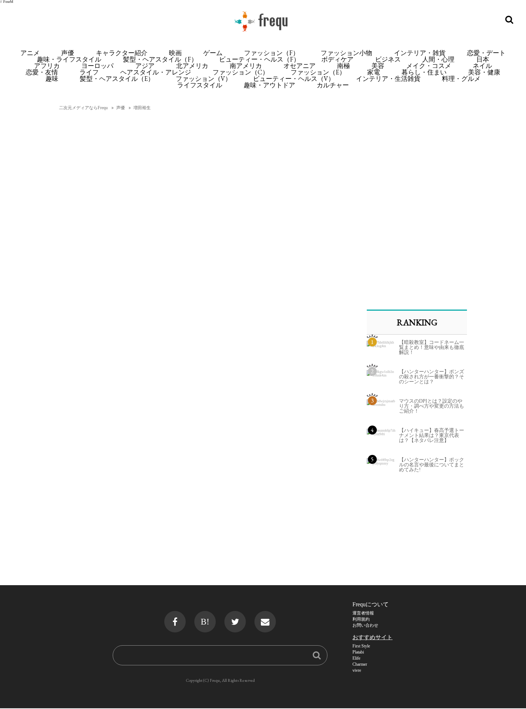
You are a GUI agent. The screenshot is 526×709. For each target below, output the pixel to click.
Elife (356, 658)
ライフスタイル (199, 85)
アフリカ (47, 66)
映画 (175, 53)
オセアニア (299, 66)
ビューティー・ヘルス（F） (259, 59)
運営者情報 (363, 613)
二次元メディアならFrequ (83, 107)
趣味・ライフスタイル (69, 59)
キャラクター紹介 (121, 53)
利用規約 (361, 619)
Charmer (359, 664)
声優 (67, 53)
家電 (373, 72)
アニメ (30, 53)
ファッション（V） (204, 78)
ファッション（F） (271, 53)
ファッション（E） (318, 72)
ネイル (482, 66)
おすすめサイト (372, 637)
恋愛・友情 (42, 72)
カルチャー (333, 85)
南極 (343, 66)
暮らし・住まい (424, 72)
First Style (361, 646)
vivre (356, 670)
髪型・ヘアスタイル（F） (160, 59)
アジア (145, 66)
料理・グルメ (461, 78)
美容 (377, 66)
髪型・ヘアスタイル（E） (117, 78)
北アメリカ (192, 66)
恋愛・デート (486, 53)
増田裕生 (142, 107)
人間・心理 (438, 59)
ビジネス (388, 59)
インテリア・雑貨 (419, 53)
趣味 (51, 78)
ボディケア (337, 59)
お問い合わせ (365, 625)
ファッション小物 (346, 53)
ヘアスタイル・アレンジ (155, 72)
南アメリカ (246, 66)
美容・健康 (484, 72)
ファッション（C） (241, 72)
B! (205, 621)
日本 (482, 59)
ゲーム (213, 53)
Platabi (358, 652)
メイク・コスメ (428, 66)
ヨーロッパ (97, 66)
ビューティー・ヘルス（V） (294, 78)
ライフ (89, 72)
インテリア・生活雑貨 (388, 78)
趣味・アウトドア (269, 85)
